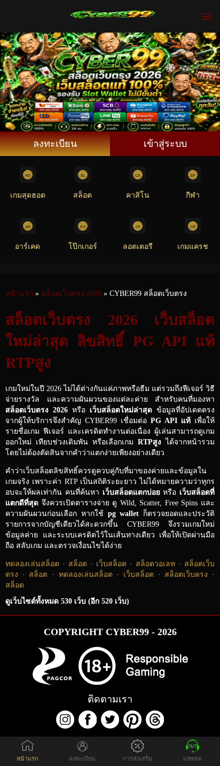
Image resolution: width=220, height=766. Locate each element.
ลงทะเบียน (55, 143)
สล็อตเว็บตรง (186, 574)
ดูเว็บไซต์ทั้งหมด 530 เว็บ (67, 601)
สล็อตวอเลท (155, 564)
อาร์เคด (27, 247)
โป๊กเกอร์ (82, 247)
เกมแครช (192, 247)
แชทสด (192, 758)
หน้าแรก (27, 758)
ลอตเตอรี (138, 247)
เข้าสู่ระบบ (165, 143)
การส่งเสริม (137, 758)
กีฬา (193, 195)
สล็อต (82, 195)
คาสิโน (138, 195)
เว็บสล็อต (111, 564)
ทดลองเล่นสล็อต (32, 564)
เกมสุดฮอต (27, 195)
